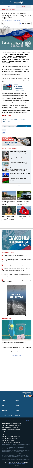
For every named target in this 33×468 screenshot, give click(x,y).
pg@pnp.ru (18, 442)
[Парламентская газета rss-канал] (24, 396)
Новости (23, 6)
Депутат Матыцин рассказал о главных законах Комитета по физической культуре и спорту (16, 269)
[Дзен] (28, 23)
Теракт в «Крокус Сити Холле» (12, 20)
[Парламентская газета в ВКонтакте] (26, 396)
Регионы (17, 408)
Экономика (18, 398)
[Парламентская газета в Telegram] (28, 396)
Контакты (4, 415)
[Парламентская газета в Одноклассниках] (30, 396)
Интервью (18, 410)
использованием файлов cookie (16, 463)
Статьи (9, 6)
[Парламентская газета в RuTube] (32, 396)
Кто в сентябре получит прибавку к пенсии (15, 255)
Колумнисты (4, 412)
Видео (3, 405)
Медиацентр (4, 410)
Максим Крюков (7, 27)
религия (4, 130)
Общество (4, 400)
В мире (17, 400)
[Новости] (23, 23)
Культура (17, 402)
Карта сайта (28, 420)
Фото (3, 407)
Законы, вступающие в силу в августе (14, 265)
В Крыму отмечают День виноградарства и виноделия (16, 347)
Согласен (16, 466)
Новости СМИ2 (16, 186)
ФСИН (3, 132)
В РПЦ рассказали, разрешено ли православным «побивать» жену (19, 87)
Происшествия (5, 402)
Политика (4, 398)
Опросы (17, 405)
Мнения (3, 408)
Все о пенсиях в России (8, 9)
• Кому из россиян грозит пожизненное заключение (14, 120)
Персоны (17, 407)
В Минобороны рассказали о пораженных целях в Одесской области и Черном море (16, 260)
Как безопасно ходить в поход (10, 351)
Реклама (10, 415)
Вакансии (17, 415)
